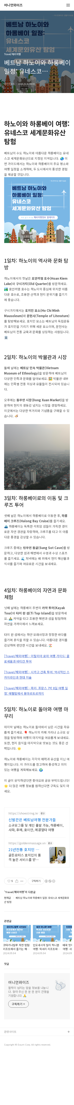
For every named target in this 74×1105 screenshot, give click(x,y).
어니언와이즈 (13, 5)
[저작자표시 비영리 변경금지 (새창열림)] (49, 881)
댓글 (6, 964)
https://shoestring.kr (23, 813)
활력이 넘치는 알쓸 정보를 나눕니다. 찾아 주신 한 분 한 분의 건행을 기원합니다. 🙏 (28, 992)
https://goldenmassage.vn (27, 843)
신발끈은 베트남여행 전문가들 (32, 819)
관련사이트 (10, 1032)
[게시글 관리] (21, 881)
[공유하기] (16, 881)
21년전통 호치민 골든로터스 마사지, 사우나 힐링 (23, 849)
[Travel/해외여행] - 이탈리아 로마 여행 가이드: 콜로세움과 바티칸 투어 (36, 658)
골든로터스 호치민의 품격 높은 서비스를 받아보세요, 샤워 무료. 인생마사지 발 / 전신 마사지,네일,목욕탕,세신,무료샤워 (24, 857)
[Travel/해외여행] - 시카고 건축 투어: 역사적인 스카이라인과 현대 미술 (36, 674)
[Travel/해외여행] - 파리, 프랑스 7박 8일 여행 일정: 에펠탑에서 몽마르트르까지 (36, 691)
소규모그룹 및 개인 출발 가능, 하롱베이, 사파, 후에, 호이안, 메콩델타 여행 (36, 827)
